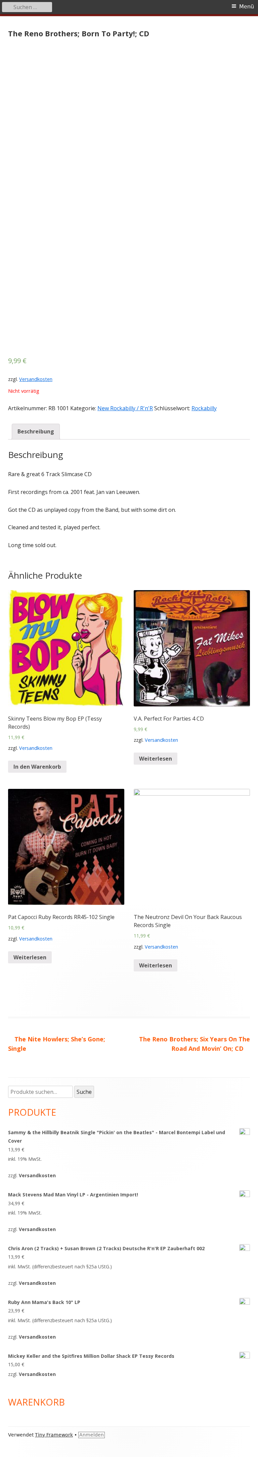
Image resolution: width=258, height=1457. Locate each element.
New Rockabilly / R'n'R (125, 408)
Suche (84, 1092)
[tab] (36, 431)
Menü (246, 6)
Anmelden (91, 1434)
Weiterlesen (155, 758)
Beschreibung (35, 431)
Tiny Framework (54, 1434)
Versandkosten (35, 379)
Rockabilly (204, 408)
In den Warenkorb (37, 766)
